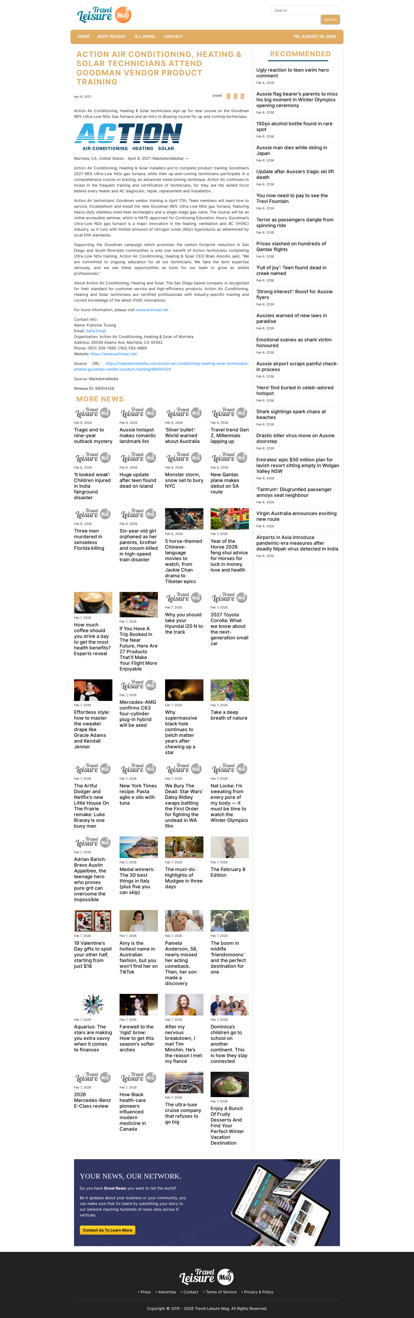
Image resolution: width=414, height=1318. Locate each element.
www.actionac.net (152, 309)
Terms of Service (221, 1291)
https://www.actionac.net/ (114, 353)
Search (330, 19)
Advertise (167, 1291)
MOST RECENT (112, 36)
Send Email (96, 330)
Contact (191, 1291)
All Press (145, 36)
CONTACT (173, 36)
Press (146, 1291)
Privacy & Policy (258, 1291)
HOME (84, 36)
